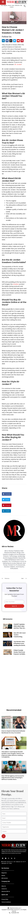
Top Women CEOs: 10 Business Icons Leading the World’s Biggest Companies (20, 643)
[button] (7, 494)
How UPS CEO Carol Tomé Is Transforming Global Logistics (19, 635)
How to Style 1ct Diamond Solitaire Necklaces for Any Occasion (13, 732)
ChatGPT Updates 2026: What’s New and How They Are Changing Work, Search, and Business (19, 626)
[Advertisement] (14, 679)
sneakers (16, 284)
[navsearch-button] (24, 6)
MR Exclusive (7, 619)
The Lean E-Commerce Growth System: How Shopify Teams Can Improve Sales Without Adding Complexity (12, 754)
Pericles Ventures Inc (7, 861)
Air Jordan (17, 64)
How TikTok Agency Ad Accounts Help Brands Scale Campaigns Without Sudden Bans (12, 777)
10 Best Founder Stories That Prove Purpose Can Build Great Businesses (19, 652)
